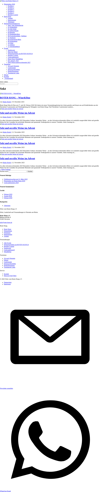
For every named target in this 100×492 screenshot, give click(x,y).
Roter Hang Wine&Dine (15, 59)
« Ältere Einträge (5, 169)
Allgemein (7, 205)
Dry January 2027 (13, 61)
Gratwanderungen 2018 (11, 183)
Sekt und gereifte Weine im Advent (17, 113)
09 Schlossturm (12, 41)
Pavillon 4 (11, 11)
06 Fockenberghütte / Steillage (17, 36)
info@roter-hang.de (6, 222)
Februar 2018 (8, 198)
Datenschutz (8, 282)
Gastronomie (12, 68)
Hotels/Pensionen (13, 71)
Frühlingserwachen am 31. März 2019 (15, 179)
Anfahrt (10, 18)
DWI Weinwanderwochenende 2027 (19, 62)
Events (6, 48)
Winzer (6, 75)
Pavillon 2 (11, 8)
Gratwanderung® (13, 57)
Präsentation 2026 (9, 4)
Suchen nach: (4, 171)
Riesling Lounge (13, 15)
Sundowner (11, 50)
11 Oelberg (11, 45)
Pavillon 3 (11, 9)
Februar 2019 (8, 194)
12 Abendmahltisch (14, 46)
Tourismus (7, 64)
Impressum (7, 284)
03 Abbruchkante (13, 31)
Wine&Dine (7, 252)
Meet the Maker (13, 52)
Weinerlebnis (8, 231)
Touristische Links (13, 73)
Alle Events (7, 243)
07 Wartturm (12, 38)
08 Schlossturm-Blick (14, 39)
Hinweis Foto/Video (10, 276)
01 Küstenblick (12, 27)
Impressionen (12, 20)
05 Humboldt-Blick (14, 34)
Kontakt (6, 76)
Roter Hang (7, 16)
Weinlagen (11, 22)
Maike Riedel (7, 102)
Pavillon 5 (11, 13)
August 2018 (8, 196)
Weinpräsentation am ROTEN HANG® (20, 53)
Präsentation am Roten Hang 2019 (14, 181)
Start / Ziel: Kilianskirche (15, 25)
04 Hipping (11, 32)
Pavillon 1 (11, 6)
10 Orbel (10, 43)
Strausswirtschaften (14, 69)
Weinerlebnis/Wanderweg (12, 23)
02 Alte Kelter (12, 29)
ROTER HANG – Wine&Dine (15, 97)
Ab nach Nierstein (13, 66)
